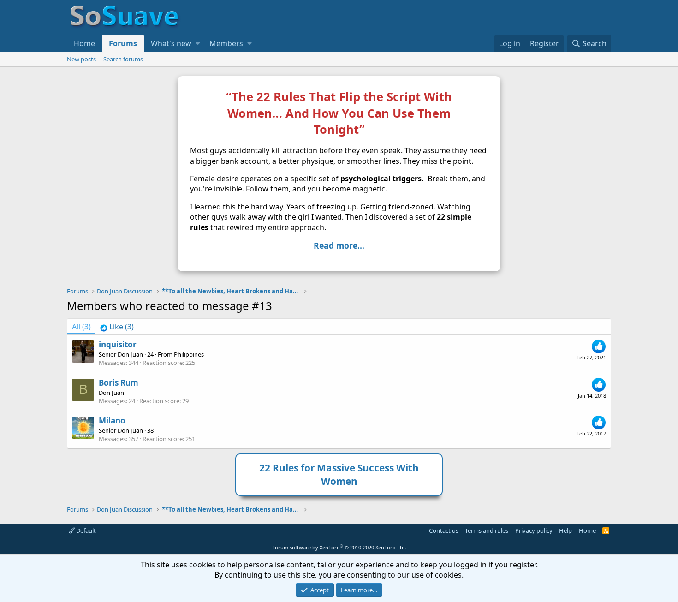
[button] (197, 43)
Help (565, 530)
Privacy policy (534, 530)
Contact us (443, 530)
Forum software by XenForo (339, 547)
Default (85, 530)
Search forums (123, 59)
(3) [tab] (81, 327)
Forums (123, 43)
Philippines (189, 354)
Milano (112, 420)
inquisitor (118, 344)
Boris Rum (118, 382)
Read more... (339, 245)
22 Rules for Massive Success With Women (339, 474)
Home (84, 43)
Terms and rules (486, 530)
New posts (81, 59)
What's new (171, 43)
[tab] (116, 326)
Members (226, 43)
